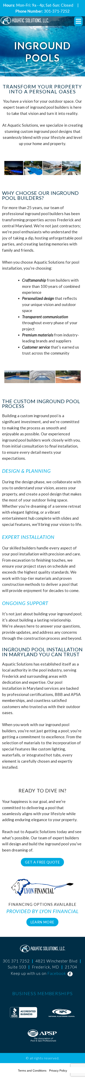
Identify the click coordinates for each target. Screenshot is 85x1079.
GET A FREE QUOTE (42, 862)
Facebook (56, 973)
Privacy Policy (58, 1070)
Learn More (42, 922)
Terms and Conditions (32, 1070)
